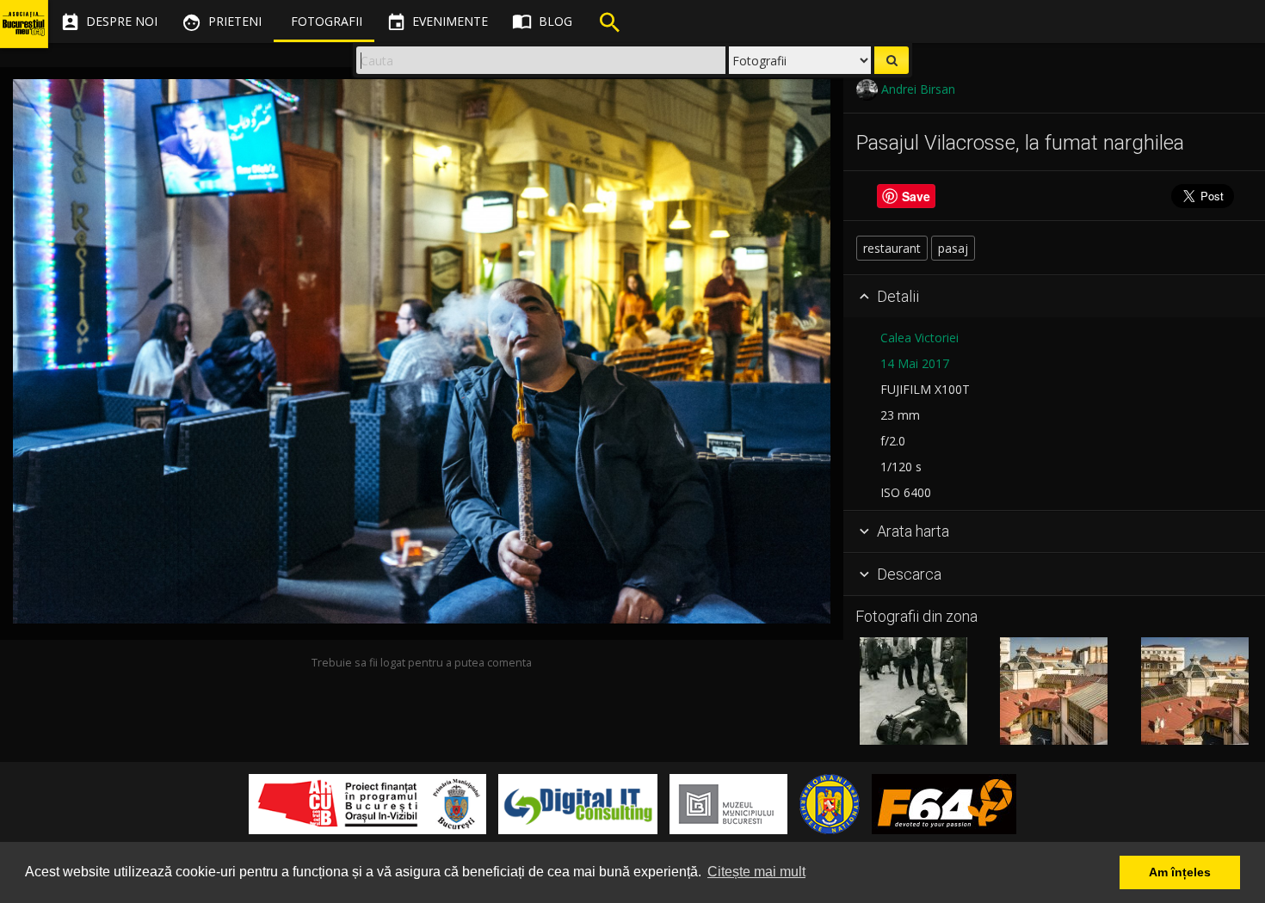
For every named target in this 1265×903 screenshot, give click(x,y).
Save (916, 196)
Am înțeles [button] (1180, 872)
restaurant (892, 248)
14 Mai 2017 (914, 363)
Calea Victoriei (919, 337)
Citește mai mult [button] (756, 871)
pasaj (953, 248)
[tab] (1054, 296)
